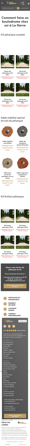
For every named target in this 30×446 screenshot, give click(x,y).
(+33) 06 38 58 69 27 (9, 401)
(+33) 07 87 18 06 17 (9, 408)
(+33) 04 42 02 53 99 (9, 410)
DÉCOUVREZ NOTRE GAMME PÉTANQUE (15, 286)
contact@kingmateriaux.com (11, 403)
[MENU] (2, 3)
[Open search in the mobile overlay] (10, 8)
